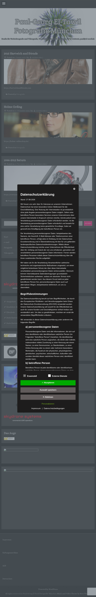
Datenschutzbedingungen (54, 408)
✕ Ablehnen (48, 397)
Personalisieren (48, 404)
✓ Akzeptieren (48, 383)
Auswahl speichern (48, 390)
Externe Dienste (59, 376)
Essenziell (32, 376)
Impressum (36, 408)
